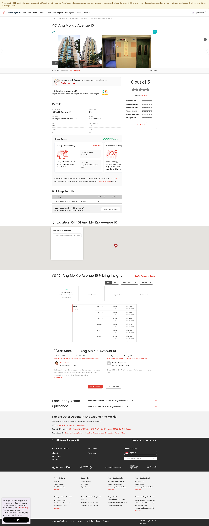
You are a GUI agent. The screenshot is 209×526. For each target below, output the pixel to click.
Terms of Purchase (102, 521)
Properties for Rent (142, 478)
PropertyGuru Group (60, 448)
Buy (24, 13)
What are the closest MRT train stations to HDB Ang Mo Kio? (127, 358)
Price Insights (75, 71)
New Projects (58, 13)
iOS (77, 440)
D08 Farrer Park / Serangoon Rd (144, 508)
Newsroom (92, 453)
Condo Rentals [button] (139, 484)
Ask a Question (95, 386)
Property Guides (59, 484)
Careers (55, 459)
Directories (85, 478)
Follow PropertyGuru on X (153, 440)
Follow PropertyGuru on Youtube (147, 440)
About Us (55, 453)
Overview (56, 71)
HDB (49, 13)
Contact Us (92, 448)
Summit (113, 467)
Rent (35, 13)
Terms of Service (76, 521)
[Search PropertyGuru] (153, 458)
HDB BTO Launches (60, 487)
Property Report (135, 467)
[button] (116, 246)
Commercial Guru (61, 467)
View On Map (96, 146)
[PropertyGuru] (12, 12)
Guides (78, 13)
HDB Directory (85, 484)
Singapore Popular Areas (145, 497)
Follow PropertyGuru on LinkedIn (150, 440)
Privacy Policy (23, 508)
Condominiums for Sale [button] (115, 484)
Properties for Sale (115, 478)
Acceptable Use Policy (59, 521)
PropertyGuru (59, 478)
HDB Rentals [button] (139, 481)
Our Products (56, 456)
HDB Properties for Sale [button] (115, 481)
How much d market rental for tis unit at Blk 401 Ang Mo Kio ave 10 (77, 358)
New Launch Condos (60, 500)
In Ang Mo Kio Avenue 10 (65, 425)
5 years (144, 282)
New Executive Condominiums (63, 503)
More (86, 13)
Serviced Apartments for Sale (117, 487)
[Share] (155, 32)
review (144, 96)
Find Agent (69, 13)
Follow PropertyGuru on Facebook (140, 440)
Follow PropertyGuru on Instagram (143, 440)
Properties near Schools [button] (115, 505)
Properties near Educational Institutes (116, 498)
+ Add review (140, 124)
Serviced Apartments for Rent (144, 487)
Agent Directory (85, 487)
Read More (58, 378)
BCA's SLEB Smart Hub (104, 181)
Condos (42, 13)
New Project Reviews (60, 506)
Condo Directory (86, 481)
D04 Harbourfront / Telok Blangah (145, 500)
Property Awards (87, 467)
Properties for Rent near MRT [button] (90, 505)
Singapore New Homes (63, 497)
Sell (29, 13)
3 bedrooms (127, 282)
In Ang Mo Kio (80, 425)
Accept (16, 520)
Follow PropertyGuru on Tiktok (156, 440)
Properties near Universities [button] (116, 502)
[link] (86, 81)
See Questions (113, 386)
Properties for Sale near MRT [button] (90, 502)
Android (71, 440)
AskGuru (56, 481)
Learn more (113, 178)
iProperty (152, 467)
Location (64, 71)
